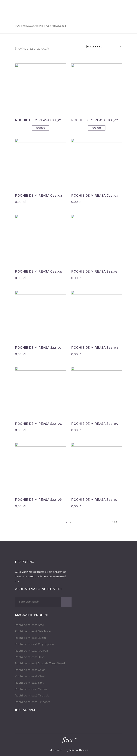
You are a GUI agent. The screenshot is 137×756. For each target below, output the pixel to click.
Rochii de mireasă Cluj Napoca (34, 644)
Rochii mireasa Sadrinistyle (32, 25)
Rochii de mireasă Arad (29, 625)
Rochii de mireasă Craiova (31, 650)
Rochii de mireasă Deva (30, 657)
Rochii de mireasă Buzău (30, 637)
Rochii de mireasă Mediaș (31, 689)
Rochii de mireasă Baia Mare (32, 631)
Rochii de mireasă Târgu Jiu (32, 695)
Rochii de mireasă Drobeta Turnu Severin (40, 663)
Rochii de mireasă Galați (30, 670)
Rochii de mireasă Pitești (30, 676)
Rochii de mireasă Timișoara (32, 702)
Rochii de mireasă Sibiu (29, 682)
